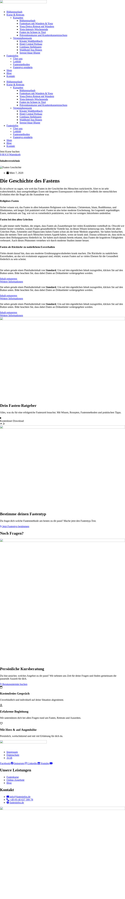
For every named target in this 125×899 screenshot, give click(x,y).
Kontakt (11, 76)
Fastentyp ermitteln (23, 67)
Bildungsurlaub (14, 11)
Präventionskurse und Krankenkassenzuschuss (43, 35)
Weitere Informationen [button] (11, 281)
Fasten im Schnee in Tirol (33, 32)
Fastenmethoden (21, 64)
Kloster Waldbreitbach (31, 41)
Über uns (17, 58)
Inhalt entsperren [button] (8, 278)
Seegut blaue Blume (30, 52)
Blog (9, 73)
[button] (10, 151)
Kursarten (18, 17)
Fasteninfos (12, 55)
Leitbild (17, 61)
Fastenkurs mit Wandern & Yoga (36, 23)
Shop (9, 70)
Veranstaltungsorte (22, 38)
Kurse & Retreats (15, 14)
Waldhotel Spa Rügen (31, 49)
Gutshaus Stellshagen (31, 47)
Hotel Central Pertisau (31, 44)
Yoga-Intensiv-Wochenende (34, 29)
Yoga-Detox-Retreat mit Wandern (37, 26)
